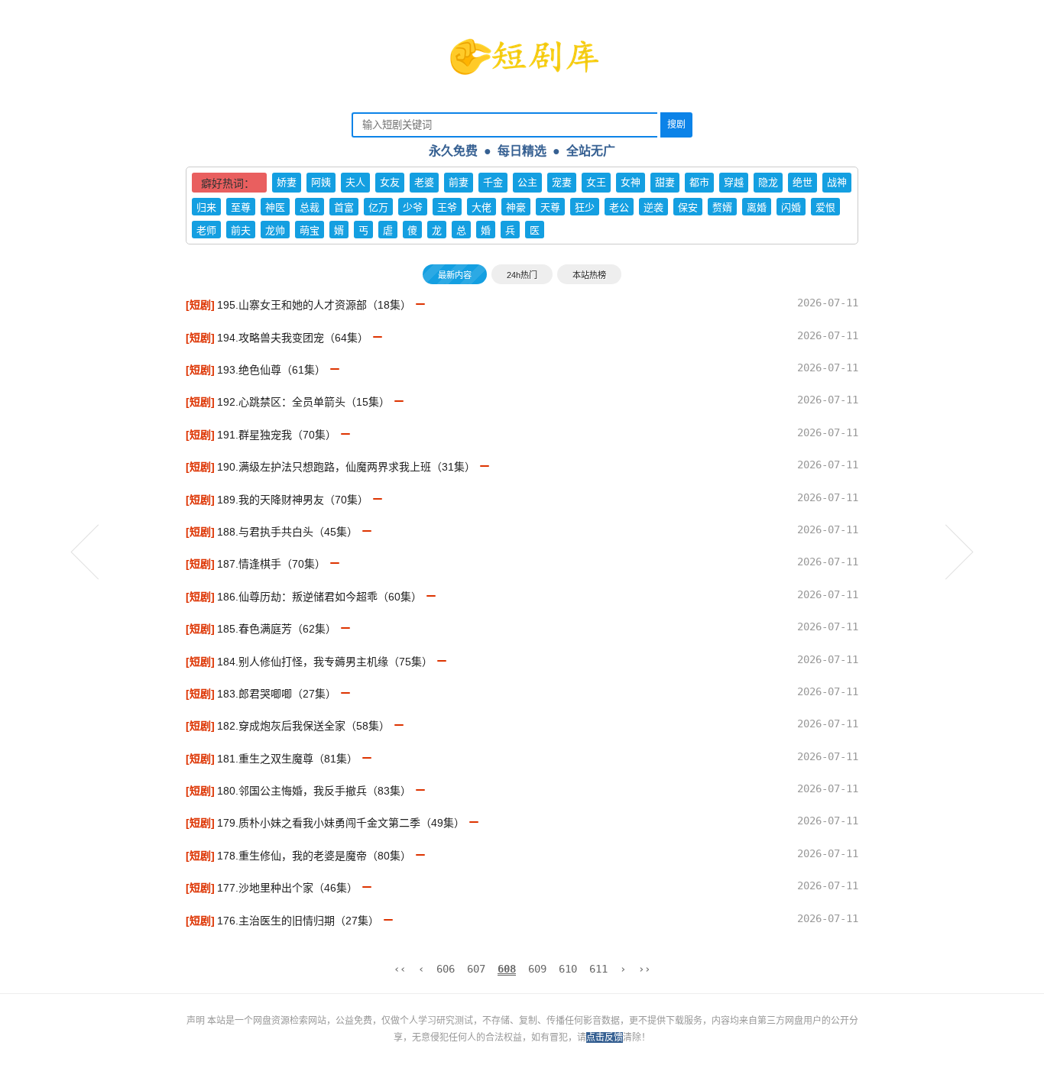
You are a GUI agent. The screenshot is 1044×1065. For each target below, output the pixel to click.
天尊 (550, 207)
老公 (619, 207)
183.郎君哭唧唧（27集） (276, 694)
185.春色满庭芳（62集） (276, 629)
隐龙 (768, 182)
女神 (630, 182)
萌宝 (309, 230)
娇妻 (287, 182)
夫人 (355, 182)
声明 (196, 1020)
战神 (837, 182)
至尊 (241, 207)
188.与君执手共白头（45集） (287, 532)
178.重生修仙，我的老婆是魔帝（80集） (314, 856)
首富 (344, 207)
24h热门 (522, 275)
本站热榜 (589, 275)
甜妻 (665, 182)
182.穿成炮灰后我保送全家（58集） (303, 726)
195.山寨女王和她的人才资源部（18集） (314, 305)
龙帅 (275, 230)
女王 (596, 182)
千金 (493, 182)
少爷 (413, 207)
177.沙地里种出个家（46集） (287, 888)
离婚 (757, 207)
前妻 (459, 182)
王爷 (447, 207)
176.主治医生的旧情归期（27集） (298, 920)
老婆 (424, 182)
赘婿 (722, 207)
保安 (688, 207)
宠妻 (562, 182)
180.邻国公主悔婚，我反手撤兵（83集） (314, 791)
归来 (206, 207)
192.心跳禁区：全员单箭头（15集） (303, 402)
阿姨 (321, 182)
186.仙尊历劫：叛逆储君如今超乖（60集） (319, 597)
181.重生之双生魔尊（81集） (287, 759)
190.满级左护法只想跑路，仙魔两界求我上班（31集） (346, 467)
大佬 (481, 207)
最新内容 (455, 275)
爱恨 (825, 207)
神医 (275, 207)
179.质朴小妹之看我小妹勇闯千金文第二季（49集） (341, 823)
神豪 (516, 207)
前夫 (241, 230)
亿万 (378, 207)
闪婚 (791, 207)
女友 (390, 182)
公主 (527, 182)
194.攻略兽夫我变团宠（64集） (292, 338)
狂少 (585, 207)
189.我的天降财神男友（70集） (292, 500)
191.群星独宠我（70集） (276, 435)
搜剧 (676, 124)
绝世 (802, 182)
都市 (699, 182)
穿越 (734, 182)
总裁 (309, 207)
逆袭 (653, 207)
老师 (206, 230)
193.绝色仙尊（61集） (271, 370)
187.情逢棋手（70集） (271, 564)
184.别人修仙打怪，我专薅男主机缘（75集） (325, 662)
